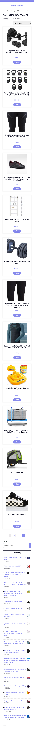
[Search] (30, 545)
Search (5, 542)
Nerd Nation (17, 5)
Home (4, 11)
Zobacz (17, 62)
